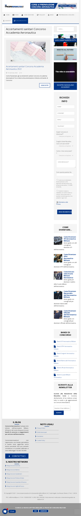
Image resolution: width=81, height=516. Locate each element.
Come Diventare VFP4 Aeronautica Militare (70, 257)
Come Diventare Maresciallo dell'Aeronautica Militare (70, 294)
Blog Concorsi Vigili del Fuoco (15, 486)
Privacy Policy (40, 428)
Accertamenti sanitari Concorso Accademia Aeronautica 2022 (25, 67)
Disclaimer (39, 436)
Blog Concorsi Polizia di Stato (15, 478)
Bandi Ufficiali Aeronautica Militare (64, 369)
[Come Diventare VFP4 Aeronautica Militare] (58, 261)
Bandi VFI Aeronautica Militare (66, 341)
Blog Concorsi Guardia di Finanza (16, 482)
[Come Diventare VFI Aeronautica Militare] (58, 244)
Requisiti (42, 15)
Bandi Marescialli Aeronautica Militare (65, 362)
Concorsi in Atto (21, 21)
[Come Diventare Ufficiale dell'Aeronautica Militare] (58, 317)
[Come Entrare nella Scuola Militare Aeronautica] (58, 279)
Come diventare (28, 15)
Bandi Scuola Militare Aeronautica (62, 376)
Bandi (51, 15)
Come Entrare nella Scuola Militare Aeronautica (69, 275)
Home (7, 15)
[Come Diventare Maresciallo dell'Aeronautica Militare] (58, 298)
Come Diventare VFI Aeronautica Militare (70, 239)
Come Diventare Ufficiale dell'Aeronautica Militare (70, 314)
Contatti (7, 21)
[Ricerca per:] (65, 29)
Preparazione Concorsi (66, 15)
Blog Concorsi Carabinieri (14, 474)
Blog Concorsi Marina (12, 470)
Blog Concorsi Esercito (13, 466)
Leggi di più (44, 85)
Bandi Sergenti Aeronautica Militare (64, 354)
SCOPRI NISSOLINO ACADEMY (65, 86)
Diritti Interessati (41, 432)
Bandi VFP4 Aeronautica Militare (63, 347)
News (16, 15)
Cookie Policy (40, 440)
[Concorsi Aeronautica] (14, 6)
